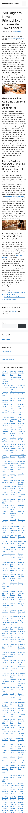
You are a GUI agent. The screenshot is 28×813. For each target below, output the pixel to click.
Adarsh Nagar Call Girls (21, 373)
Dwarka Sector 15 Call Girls (21, 798)
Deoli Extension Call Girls (21, 733)
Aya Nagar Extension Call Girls (21, 482)
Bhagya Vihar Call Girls (21, 576)
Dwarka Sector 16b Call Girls (21, 804)
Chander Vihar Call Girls (21, 639)
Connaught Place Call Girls (5, 689)
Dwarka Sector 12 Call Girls (13, 791)
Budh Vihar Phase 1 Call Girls (6, 622)
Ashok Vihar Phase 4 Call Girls (22, 463)
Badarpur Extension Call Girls (13, 507)
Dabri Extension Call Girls (13, 695)
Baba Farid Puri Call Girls (5, 501)
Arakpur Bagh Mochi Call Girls (21, 440)
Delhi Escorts (6, 339)
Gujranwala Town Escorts (16, 38)
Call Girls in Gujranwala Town (14, 196)
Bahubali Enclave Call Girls (13, 521)
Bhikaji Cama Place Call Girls (5, 605)
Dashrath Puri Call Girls (5, 714)
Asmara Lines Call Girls (13, 475)
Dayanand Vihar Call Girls (5, 721)
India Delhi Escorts (10, 4)
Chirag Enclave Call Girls (13, 668)
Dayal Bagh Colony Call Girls (13, 714)
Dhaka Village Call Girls (21, 746)
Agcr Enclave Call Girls (13, 387)
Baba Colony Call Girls (21, 494)
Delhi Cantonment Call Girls (21, 727)
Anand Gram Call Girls (21, 412)
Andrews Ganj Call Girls (5, 431)
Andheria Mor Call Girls (21, 425)
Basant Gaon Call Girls (13, 549)
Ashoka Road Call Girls (13, 469)
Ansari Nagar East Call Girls (21, 431)
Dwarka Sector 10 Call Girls (21, 785)
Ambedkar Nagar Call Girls (21, 406)
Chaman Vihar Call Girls (5, 633)
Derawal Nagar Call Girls (21, 740)
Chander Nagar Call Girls (13, 639)
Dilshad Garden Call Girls (13, 767)
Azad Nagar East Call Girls (14, 488)
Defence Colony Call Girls (13, 721)
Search (4, 323)
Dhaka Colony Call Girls (13, 746)
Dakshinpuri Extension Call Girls (21, 704)
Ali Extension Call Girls (5, 400)
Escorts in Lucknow (8, 359)
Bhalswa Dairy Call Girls (5, 593)
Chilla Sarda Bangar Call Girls (22, 662)
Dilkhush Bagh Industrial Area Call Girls (5, 768)
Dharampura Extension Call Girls (22, 752)
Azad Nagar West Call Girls (21, 488)
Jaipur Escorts (6, 351)
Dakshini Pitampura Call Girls (5, 704)
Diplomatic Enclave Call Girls (21, 767)
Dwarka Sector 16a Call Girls (13, 804)
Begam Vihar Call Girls (13, 564)
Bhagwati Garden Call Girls (5, 576)
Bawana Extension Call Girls (13, 556)
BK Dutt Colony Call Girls (21, 612)
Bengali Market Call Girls (13, 570)
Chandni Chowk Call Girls (5, 646)
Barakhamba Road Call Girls (22, 543)
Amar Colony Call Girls (13, 406)
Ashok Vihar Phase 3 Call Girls (14, 463)
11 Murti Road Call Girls (5, 373)
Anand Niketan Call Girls (13, 419)
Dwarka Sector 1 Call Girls (14, 785)
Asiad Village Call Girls (5, 475)
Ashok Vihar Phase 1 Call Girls (22, 456)
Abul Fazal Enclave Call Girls (13, 373)
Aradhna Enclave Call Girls (13, 440)
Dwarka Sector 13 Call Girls (5, 798)
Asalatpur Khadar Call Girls (13, 450)
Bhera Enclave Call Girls (21, 599)
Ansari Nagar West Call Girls (5, 440)
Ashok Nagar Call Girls (5, 456)
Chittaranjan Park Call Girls (14, 675)
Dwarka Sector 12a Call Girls (21, 791)
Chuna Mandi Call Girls (5, 681)
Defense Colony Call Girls (5, 727)
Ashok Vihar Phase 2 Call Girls (6, 463)
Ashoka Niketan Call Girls (5, 469)
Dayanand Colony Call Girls (21, 714)
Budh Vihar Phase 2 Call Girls (14, 622)
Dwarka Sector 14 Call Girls (13, 798)
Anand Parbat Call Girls (21, 419)
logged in (13, 311)
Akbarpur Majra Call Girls (5, 393)
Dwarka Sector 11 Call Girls (5, 791)
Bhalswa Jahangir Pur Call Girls (14, 593)
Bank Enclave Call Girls (21, 537)
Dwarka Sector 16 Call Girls (5, 804)
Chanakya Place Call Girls (13, 633)
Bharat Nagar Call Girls (21, 593)
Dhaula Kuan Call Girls (5, 759)
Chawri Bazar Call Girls (13, 654)
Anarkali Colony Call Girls (13, 425)
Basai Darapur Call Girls (6, 549)
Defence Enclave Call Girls (21, 721)
